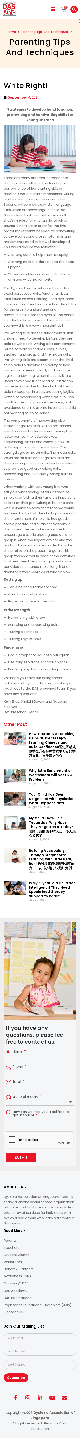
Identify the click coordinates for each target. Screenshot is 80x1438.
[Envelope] (64, 1397)
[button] (53, 9)
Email (17, 1081)
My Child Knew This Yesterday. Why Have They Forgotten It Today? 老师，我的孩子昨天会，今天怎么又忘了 (52, 827)
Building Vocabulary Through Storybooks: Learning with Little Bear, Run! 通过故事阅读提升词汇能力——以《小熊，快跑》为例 (51, 859)
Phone (18, 1066)
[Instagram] (27, 1397)
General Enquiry (26, 1096)
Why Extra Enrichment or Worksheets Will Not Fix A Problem (51, 775)
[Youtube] (52, 1397)
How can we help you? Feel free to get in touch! (41, 1113)
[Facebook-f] (15, 1397)
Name (18, 1051)
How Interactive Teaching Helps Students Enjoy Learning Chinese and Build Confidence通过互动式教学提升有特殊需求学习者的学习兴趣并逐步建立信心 (52, 744)
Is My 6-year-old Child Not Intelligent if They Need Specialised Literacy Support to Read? (52, 889)
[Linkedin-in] (40, 1397)
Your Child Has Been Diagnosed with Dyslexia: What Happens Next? (51, 798)
